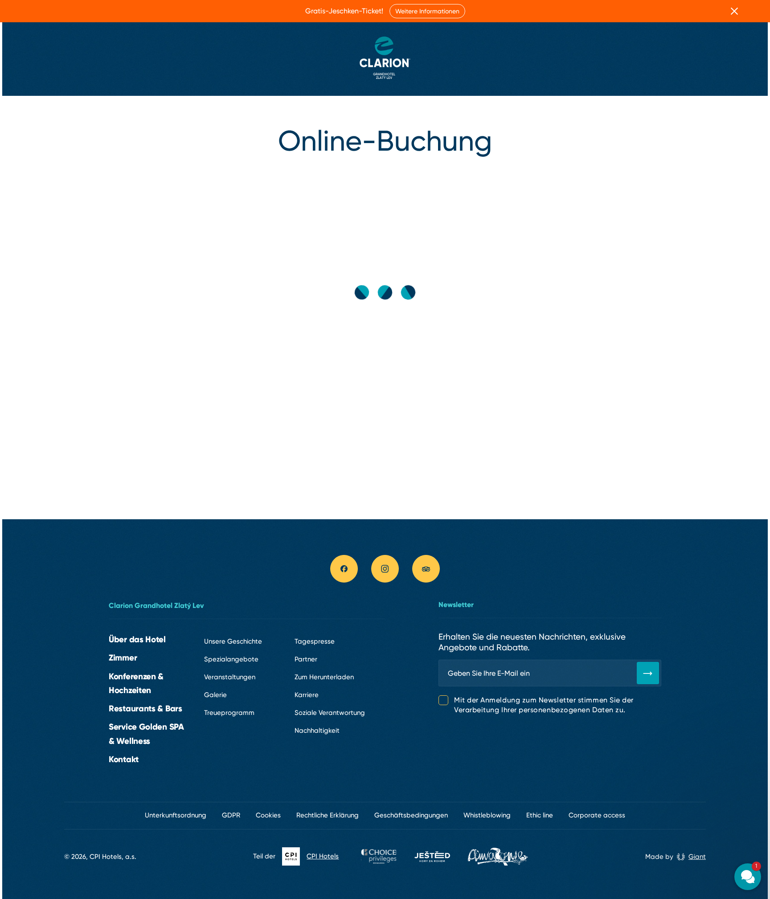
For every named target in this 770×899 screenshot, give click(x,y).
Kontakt (124, 759)
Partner (306, 659)
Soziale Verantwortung (330, 713)
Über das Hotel (137, 639)
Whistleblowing (487, 815)
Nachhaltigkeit (317, 731)
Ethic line (539, 815)
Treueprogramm (229, 713)
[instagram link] (385, 569)
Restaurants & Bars (145, 708)
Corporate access (597, 815)
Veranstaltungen (229, 677)
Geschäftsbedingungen (411, 815)
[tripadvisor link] (426, 569)
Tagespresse (315, 641)
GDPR (231, 815)
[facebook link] (344, 569)
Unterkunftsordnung (175, 815)
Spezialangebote (231, 659)
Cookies (268, 815)
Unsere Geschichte (233, 641)
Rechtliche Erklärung (327, 815)
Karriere (307, 695)
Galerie (215, 695)
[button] (694, 793)
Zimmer (123, 657)
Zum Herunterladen (324, 677)
